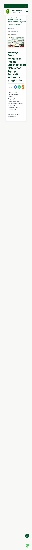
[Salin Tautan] (23, 87)
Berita (16, 18)
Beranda (10, 18)
